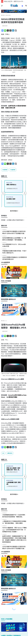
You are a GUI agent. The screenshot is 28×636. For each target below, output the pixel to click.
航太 (9, 15)
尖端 (6, 15)
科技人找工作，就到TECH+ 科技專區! (15, 1)
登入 (11, 220)
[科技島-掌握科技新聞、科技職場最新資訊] (14, 5)
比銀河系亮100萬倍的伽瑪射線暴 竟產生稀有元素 (13, 107)
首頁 (3, 15)
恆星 (16, 42)
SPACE (10, 160)
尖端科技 (13, 169)
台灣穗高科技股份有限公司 (13, 203)
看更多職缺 (13, 211)
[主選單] (2, 6)
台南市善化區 (10, 197)
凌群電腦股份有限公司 (12, 188)
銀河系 (6, 150)
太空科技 (5, 169)
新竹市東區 (9, 182)
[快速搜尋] (26, 6)
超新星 (21, 48)
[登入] (22, 6)
